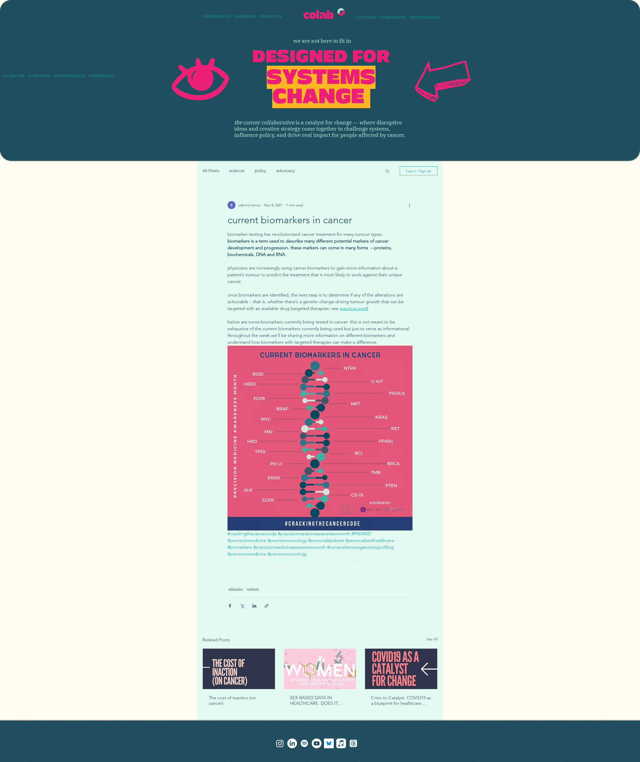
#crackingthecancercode (311, 576)
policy (260, 170)
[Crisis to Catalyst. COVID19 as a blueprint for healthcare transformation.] (401, 669)
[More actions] (409, 205)
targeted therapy (270, 576)
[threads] (280, 743)
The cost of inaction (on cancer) (232, 700)
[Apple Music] (341, 743)
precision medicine (245, 566)
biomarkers (239, 576)
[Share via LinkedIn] (254, 605)
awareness (314, 566)
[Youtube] (317, 743)
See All (432, 639)
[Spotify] (304, 743)
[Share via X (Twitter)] (242, 605)
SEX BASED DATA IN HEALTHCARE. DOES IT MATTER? (314, 700)
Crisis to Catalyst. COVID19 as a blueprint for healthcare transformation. (401, 700)
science (236, 170)
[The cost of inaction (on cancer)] (239, 669)
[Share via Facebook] (230, 605)
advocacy (285, 170)
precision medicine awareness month (359, 566)
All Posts (210, 170)
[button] (387, 171)
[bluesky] (329, 743)
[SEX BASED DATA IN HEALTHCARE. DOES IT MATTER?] (320, 669)
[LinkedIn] (292, 743)
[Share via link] (266, 605)
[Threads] (353, 743)
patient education (283, 566)
